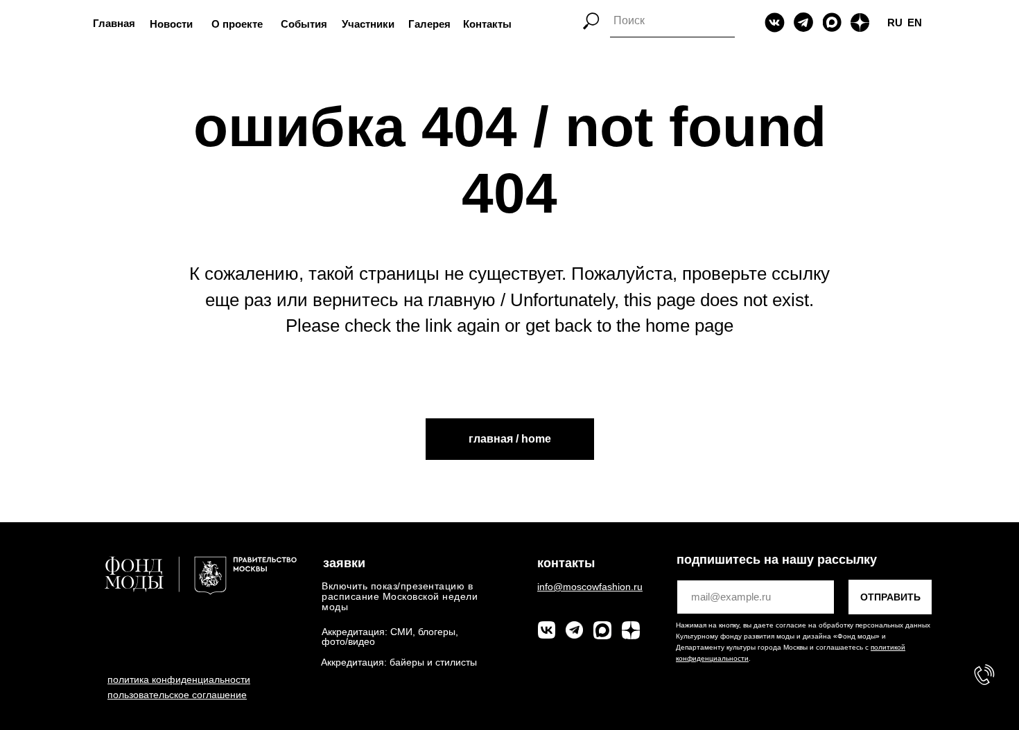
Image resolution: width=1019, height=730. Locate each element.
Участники (368, 24)
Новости (171, 24)
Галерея (429, 24)
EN (914, 22)
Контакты (487, 24)
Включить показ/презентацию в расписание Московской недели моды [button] (400, 596)
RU (895, 22)
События (304, 24)
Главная (114, 23)
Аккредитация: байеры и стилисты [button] (399, 662)
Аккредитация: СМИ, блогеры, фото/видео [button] (390, 636)
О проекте (237, 24)
